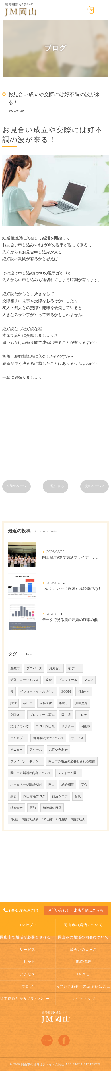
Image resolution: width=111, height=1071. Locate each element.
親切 (13, 796)
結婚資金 (16, 807)
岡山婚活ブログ (34, 796)
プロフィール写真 (42, 714)
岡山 (51, 784)
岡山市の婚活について (48, 738)
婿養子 (63, 703)
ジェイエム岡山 (69, 773)
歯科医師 (46, 703)
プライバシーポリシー (26, 761)
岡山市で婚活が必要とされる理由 (27, 937)
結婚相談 (67, 784)
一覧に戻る (55, 486)
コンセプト (18, 738)
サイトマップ (83, 999)
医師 (33, 807)
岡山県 (66, 714)
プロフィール (67, 679)
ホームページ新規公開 (26, 784)
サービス (77, 738)
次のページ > (94, 486)
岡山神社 (84, 691)
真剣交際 (81, 703)
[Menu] (102, 9)
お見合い (55, 668)
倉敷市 (15, 668)
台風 (78, 796)
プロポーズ (34, 668)
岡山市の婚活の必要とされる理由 (71, 761)
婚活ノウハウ (19, 726)
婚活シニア (60, 796)
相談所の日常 (52, 807)
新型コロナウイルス (24, 679)
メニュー (16, 749)
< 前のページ (16, 486)
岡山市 (85, 726)
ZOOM (66, 691)
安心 (84, 784)
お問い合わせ (58, 749)
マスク (88, 679)
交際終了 (16, 714)
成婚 (48, 679)
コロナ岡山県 (45, 726)
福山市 (28, 703)
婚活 (13, 703)
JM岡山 (83, 974)
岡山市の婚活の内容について (30, 773)
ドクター (67, 726)
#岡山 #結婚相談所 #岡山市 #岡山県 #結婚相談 (47, 819)
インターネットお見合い (37, 691)
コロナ (82, 714)
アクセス (36, 749)
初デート (74, 668)
